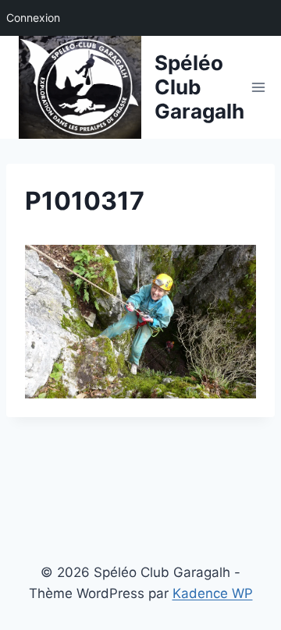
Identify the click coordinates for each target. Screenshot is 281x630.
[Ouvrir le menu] (258, 87)
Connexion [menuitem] (33, 17)
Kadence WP (213, 593)
